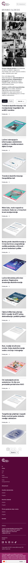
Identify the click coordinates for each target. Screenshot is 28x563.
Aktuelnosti (5, 486)
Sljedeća (13, 452)
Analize (3, 492)
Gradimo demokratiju (7, 490)
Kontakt (4, 518)
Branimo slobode (6, 499)
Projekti (11, 101)
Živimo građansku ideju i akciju (10, 509)
